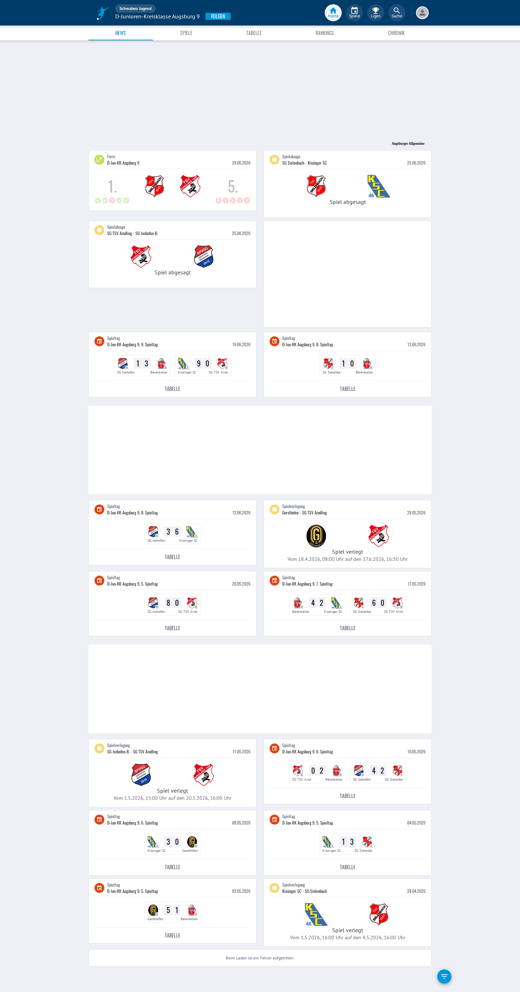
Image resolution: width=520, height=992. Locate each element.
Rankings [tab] (325, 32)
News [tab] (120, 32)
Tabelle (172, 388)
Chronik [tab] (396, 32)
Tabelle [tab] (254, 32)
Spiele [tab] (186, 32)
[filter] (444, 976)
